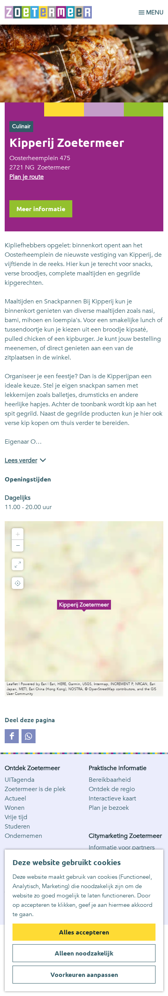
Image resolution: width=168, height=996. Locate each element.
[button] (84, 608)
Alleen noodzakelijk (84, 953)
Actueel (15, 798)
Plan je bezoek (109, 808)
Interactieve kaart (112, 798)
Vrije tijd (16, 817)
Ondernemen (23, 836)
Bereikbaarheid (110, 780)
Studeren (17, 826)
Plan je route (26, 177)
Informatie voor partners (122, 847)
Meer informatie (40, 208)
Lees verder (21, 460)
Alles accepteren (84, 932)
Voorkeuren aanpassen (84, 974)
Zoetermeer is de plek (35, 789)
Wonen (15, 808)
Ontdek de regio (112, 789)
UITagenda (19, 780)
